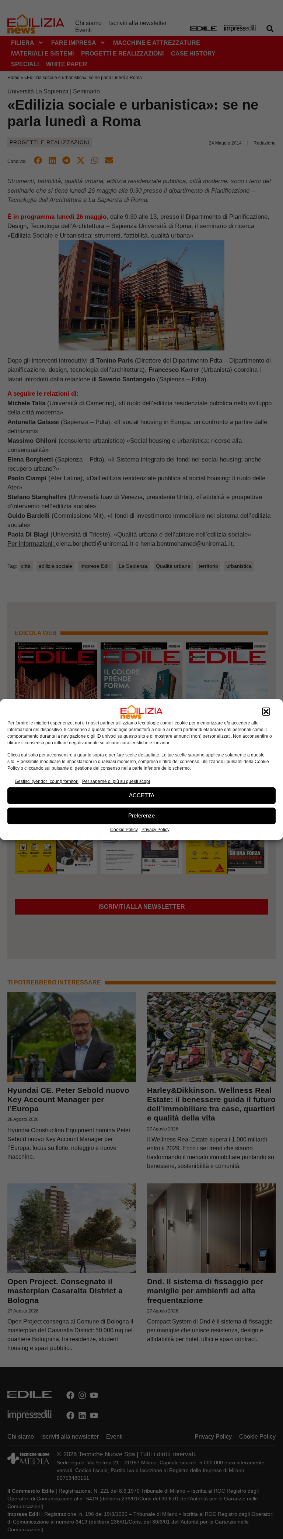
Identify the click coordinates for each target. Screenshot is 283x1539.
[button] (266, 712)
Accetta (141, 795)
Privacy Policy (156, 829)
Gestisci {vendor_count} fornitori (46, 781)
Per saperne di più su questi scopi (116, 781)
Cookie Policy (124, 829)
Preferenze (141, 815)
